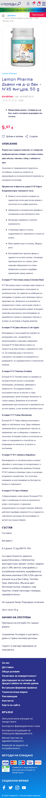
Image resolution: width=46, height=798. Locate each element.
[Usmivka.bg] (8, 3)
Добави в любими (14, 136)
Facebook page (4, 788)
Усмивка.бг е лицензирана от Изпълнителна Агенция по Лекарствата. (25, 770)
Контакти (8, 700)
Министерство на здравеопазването (13, 739)
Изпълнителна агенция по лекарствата (17, 720)
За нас (5, 662)
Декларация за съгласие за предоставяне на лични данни (20, 682)
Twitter (11, 788)
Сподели (33, 136)
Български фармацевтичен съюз (21, 726)
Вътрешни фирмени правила (19, 687)
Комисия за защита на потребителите (15, 747)
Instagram (17, 788)
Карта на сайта (11, 705)
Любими (35, 3)
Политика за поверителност (19, 675)
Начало (3, 15)
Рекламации (9, 696)
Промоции (38, 14)
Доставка (8, 667)
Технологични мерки (14, 691)
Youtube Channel (24, 788)
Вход (28, 4)
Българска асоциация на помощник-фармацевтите (17, 732)
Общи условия (11, 671)
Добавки (11, 15)
